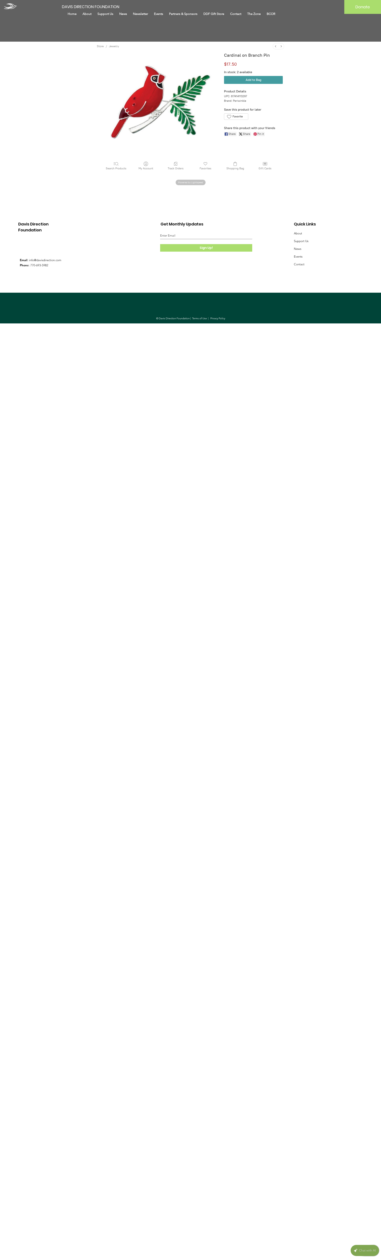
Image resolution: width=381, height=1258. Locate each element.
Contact (299, 264)
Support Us (301, 241)
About (298, 233)
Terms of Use (199, 318)
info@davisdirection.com (45, 260)
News (297, 249)
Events (298, 256)
